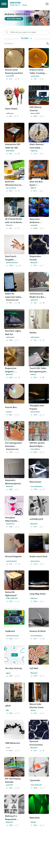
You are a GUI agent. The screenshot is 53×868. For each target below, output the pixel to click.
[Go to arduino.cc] (4, 4)
